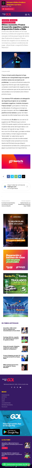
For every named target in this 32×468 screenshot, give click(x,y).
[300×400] (15, 248)
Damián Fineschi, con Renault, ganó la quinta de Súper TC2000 (24, 204)
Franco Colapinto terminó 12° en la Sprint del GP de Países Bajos (12, 357)
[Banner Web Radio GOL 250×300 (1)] (15, 295)
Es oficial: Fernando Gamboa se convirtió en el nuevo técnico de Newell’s (8, 204)
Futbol (5, 447)
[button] (16, 464)
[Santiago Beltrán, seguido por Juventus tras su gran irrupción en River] (24, 340)
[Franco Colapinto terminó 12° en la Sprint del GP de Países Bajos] (24, 358)
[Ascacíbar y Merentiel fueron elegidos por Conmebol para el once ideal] (24, 330)
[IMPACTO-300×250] (15, 318)
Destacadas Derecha (9, 22)
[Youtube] (20, 387)
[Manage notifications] (28, 465)
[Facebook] (8, 176)
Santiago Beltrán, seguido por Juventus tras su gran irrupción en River (11, 338)
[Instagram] (15, 387)
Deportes (5, 20)
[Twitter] (12, 176)
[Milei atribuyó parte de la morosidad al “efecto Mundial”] (24, 367)
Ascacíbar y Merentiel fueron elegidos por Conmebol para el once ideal (11, 329)
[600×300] (16, 170)
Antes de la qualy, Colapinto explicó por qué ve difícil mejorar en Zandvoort (11, 348)
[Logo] (6, 14)
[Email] (23, 176)
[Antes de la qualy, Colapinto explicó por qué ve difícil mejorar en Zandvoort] (24, 349)
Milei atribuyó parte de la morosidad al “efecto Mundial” (10, 366)
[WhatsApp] (16, 176)
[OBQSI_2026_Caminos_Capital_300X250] (15, 271)
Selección (13, 20)
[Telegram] (19, 176)
